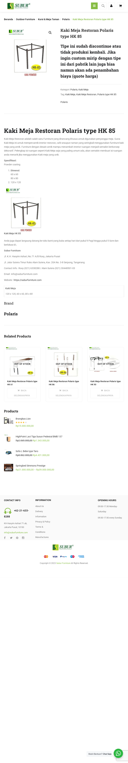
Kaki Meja (83, 89)
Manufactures (42, 537)
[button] (50, 33)
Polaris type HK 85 (106, 94)
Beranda (8, 19)
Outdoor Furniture (25, 19)
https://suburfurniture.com (28, 280)
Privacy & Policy (42, 521)
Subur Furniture (63, 563)
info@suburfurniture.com (16, 532)
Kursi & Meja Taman (48, 19)
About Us (39, 506)
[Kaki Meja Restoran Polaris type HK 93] (106, 349)
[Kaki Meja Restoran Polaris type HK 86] (64, 349)
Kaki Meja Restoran (86, 94)
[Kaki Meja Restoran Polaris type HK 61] (22, 349)
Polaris (66, 19)
